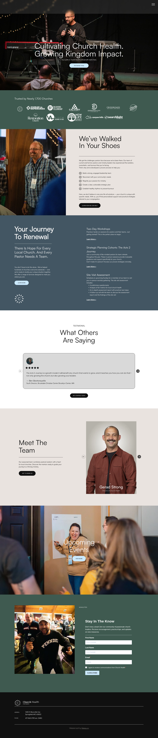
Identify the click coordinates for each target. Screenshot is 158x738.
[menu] (153, 4)
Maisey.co (85, 728)
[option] (79, 371)
